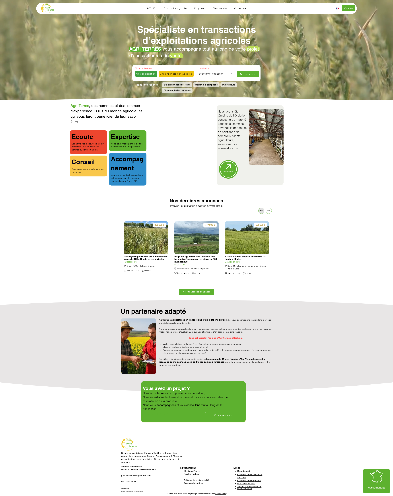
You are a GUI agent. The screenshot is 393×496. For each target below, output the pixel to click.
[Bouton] (146, 249)
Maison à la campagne (206, 84)
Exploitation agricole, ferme (177, 84)
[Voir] (269, 211)
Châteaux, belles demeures (177, 90)
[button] (175, 8)
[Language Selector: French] (339, 8)
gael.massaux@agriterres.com (136, 475)
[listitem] (146, 251)
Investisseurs (228, 84)
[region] (376, 481)
